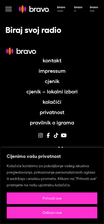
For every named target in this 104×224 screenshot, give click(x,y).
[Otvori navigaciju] (8, 9)
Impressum (52, 71)
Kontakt (52, 60)
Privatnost (52, 112)
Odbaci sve (52, 212)
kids (94, 9)
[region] (52, 186)
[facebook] (48, 137)
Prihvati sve (52, 198)
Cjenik (52, 81)
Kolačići (52, 102)
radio (61, 9)
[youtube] (64, 137)
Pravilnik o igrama (52, 122)
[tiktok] (56, 137)
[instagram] (40, 137)
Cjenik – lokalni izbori (52, 91)
